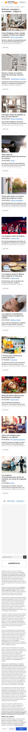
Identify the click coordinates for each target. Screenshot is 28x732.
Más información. (19, 725)
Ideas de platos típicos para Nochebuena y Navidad (13, 396)
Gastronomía (15, 278)
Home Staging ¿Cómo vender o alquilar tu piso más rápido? (13, 34)
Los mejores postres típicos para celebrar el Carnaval (13, 275)
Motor (13, 160)
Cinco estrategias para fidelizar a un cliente (11, 436)
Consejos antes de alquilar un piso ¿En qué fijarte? (13, 116)
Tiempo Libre (15, 238)
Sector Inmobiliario (17, 37)
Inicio (3, 6)
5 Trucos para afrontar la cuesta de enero (12, 357)
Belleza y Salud (15, 320)
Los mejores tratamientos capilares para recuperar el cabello (12, 316)
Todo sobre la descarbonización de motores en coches (14, 156)
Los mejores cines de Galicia (13, 236)
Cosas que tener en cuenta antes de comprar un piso (13, 197)
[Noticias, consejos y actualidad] (4, 501)
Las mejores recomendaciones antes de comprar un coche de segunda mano (14, 478)
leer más (5, 47)
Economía (13, 360)
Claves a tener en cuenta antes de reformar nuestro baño (12, 75)
